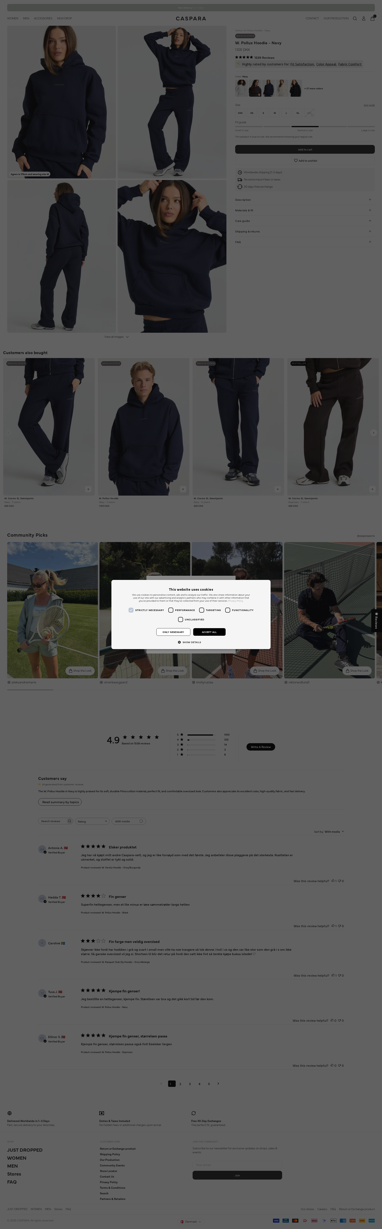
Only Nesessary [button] (173, 632)
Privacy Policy (235, 601)
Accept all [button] (209, 632)
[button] (191, 642)
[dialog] (191, 614)
